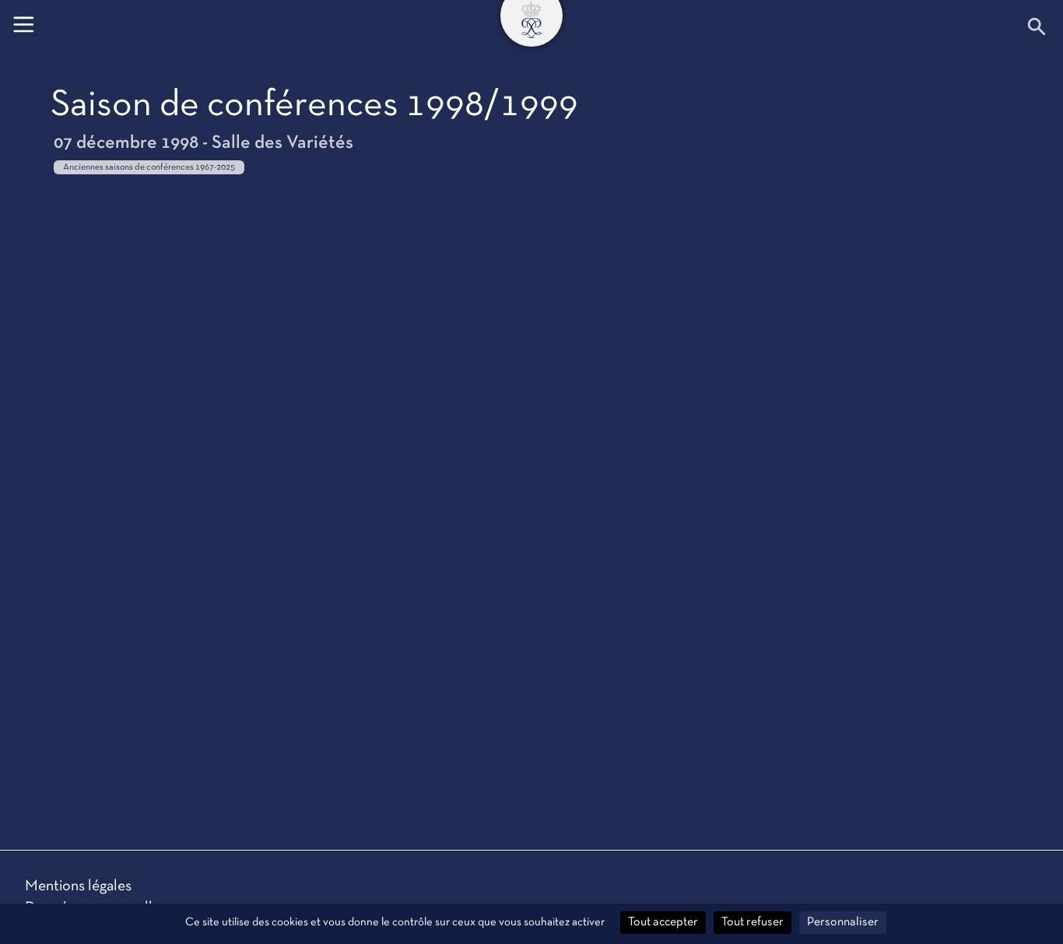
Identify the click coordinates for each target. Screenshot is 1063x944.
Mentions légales (78, 886)
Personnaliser (843, 922)
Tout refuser (752, 922)
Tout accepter (663, 922)
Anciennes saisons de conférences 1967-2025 (149, 167)
